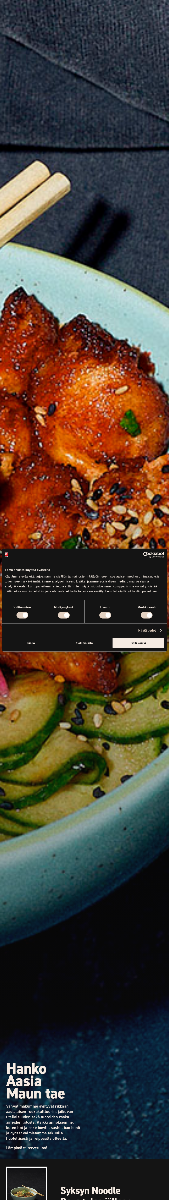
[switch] (64, 615)
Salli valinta (84, 643)
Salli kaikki (138, 643)
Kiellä (31, 643)
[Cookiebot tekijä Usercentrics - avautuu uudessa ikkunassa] (146, 555)
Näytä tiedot (147, 630)
